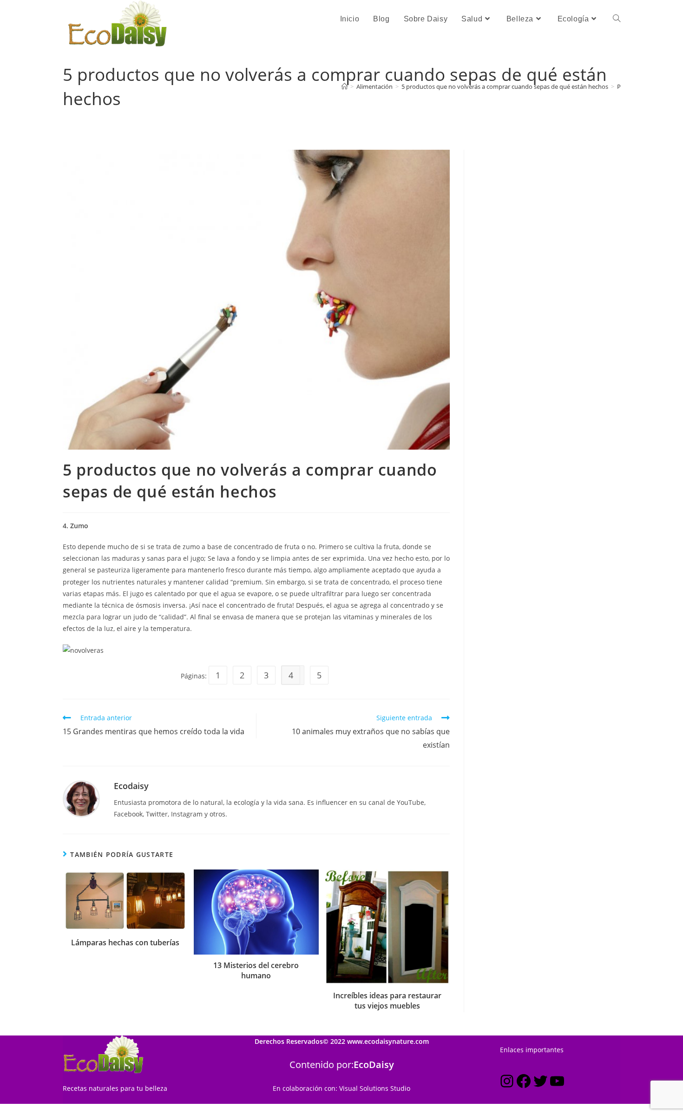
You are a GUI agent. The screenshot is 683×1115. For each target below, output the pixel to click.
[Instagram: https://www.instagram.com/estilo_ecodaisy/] (507, 1083)
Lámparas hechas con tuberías (125, 942)
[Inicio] (345, 86)
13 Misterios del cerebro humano (256, 970)
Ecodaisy (131, 785)
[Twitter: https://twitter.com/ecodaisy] (540, 1083)
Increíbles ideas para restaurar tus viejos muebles (387, 1000)
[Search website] (616, 19)
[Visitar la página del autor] (81, 798)
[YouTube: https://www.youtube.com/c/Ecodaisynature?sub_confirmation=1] (557, 1083)
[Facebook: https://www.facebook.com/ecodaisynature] (523, 1083)
